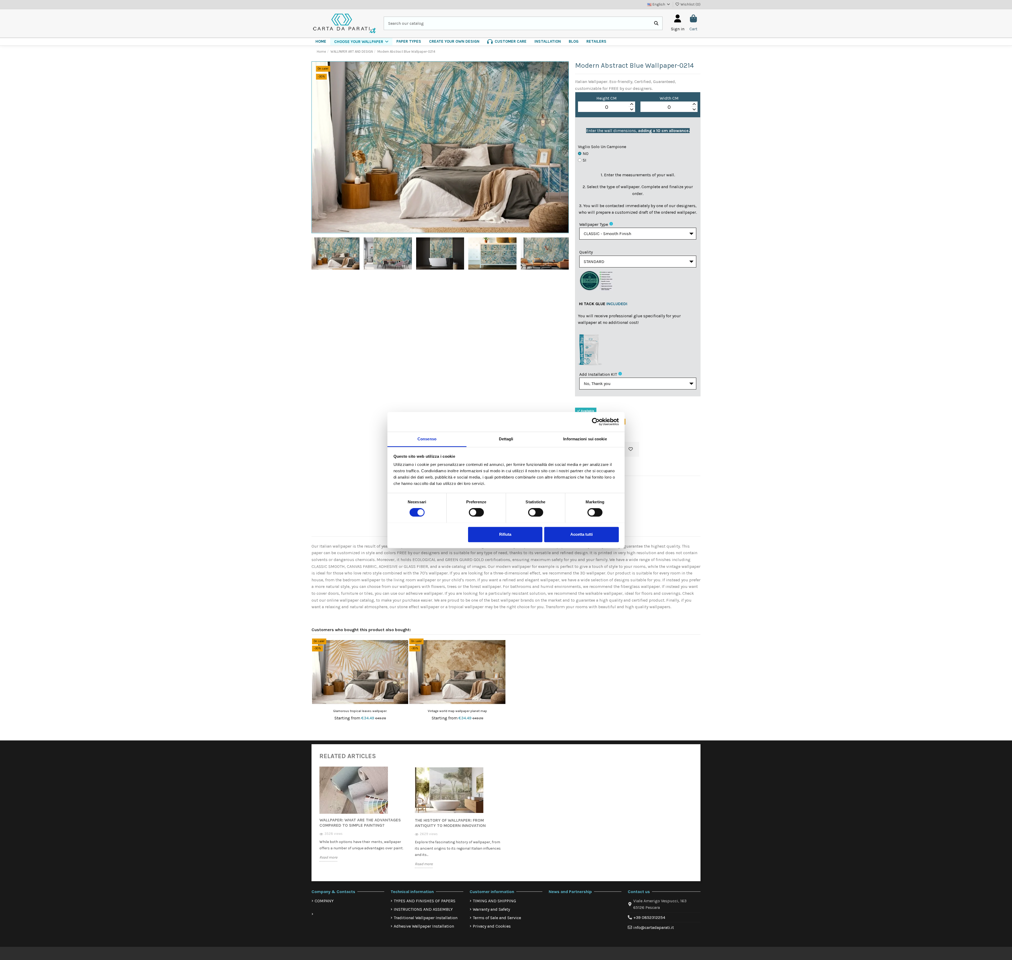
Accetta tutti (581, 534)
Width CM (669, 98)
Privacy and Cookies (492, 926)
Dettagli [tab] (506, 439)
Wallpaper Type (593, 224)
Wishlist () (690, 4)
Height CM (606, 98)
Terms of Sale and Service (497, 917)
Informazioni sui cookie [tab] (585, 439)
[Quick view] (403, 656)
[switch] (476, 512)
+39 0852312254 (649, 917)
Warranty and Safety (491, 909)
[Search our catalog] (656, 23)
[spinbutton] (606, 107)
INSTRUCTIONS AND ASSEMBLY (423, 909)
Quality (586, 252)
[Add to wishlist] (630, 449)
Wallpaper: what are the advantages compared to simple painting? (360, 822)
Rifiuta (505, 534)
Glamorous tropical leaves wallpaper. (360, 711)
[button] (361, 41)
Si (584, 160)
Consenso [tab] (426, 439)
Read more (328, 857)
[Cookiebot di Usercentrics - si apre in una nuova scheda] (596, 422)
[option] (363, 818)
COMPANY (324, 900)
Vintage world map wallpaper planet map (457, 711)
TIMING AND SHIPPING (494, 900)
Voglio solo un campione (602, 146)
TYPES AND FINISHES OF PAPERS (424, 900)
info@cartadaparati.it (653, 927)
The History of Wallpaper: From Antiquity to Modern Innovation (450, 823)
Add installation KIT (598, 374)
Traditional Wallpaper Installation (426, 917)
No (585, 153)
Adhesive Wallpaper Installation (424, 926)
